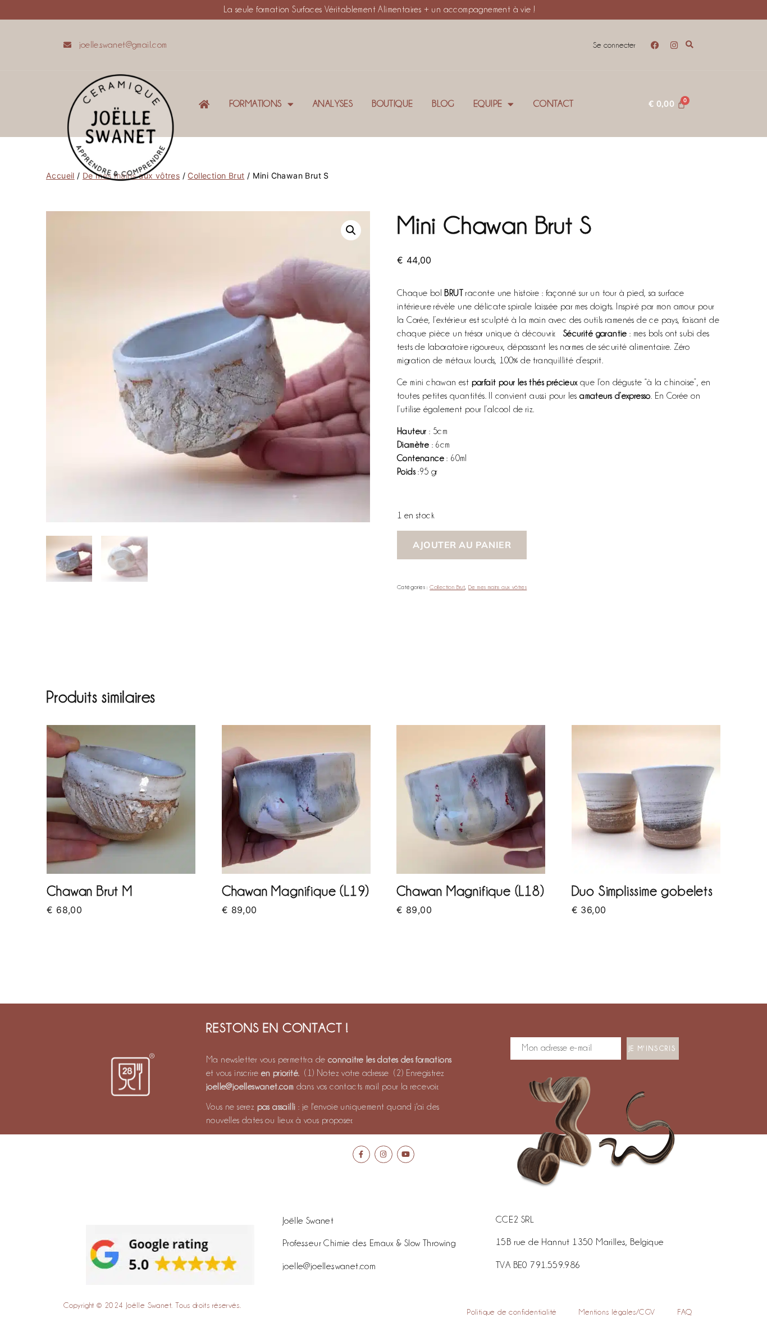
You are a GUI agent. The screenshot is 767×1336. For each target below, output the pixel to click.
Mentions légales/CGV (617, 1312)
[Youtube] (405, 1154)
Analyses (333, 103)
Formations (255, 103)
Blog (443, 103)
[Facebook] (655, 45)
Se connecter (614, 45)
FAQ (684, 1312)
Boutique (392, 103)
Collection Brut (216, 175)
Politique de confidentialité (511, 1312)
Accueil (60, 175)
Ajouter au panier (462, 544)
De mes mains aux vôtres (497, 587)
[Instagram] (674, 45)
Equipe (487, 103)
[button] (690, 45)
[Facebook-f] (361, 1154)
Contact (553, 103)
